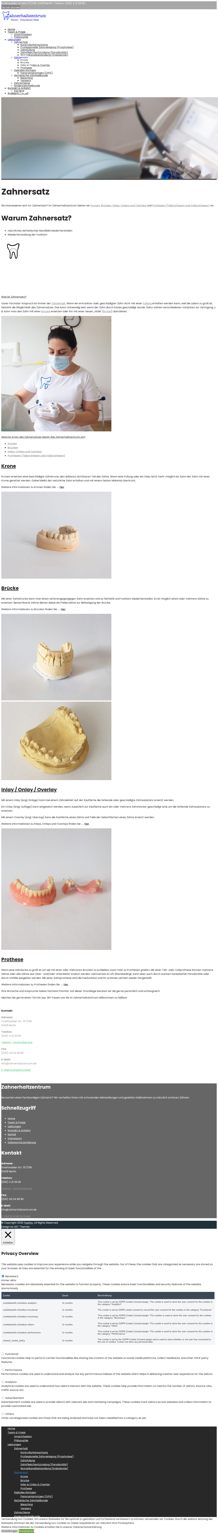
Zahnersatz (21, 57)
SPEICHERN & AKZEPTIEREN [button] (17, 1422)
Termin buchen (10, 7)
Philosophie (21, 37)
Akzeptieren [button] (26, 1531)
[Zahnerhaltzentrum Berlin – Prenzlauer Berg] (24, 23)
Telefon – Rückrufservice (16, 1042)
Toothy (28, 1223)
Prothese (26, 68)
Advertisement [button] (10, 1394)
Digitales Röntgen (25, 70)
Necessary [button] (8, 1272)
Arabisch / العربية (18, 93)
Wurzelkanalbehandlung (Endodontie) (44, 55)
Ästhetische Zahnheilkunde (31, 75)
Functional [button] (7, 1350)
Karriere (19, 91)
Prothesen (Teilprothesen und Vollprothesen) (181, 205)
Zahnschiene (22, 83)
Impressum (15, 1138)
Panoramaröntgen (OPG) (36, 73)
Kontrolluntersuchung (34, 45)
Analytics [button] (7, 1378)
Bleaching (26, 78)
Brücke (24, 62)
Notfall (12, 1134)
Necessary (11, 1276)
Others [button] (5, 1410)
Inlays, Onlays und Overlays (129, 205)
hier (63, 609)
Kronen (95, 205)
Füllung (147, 303)
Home (11, 29)
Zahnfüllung (27, 50)
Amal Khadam (23, 34)
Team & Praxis (17, 32)
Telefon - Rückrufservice (16, 1188)
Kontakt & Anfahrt (19, 88)
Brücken (106, 205)
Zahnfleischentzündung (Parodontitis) (44, 52)
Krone (24, 60)
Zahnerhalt (21, 42)
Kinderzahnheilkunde (27, 85)
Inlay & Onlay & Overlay (35, 65)
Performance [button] (9, 1366)
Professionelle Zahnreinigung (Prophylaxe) (47, 47)
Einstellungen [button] (9, 1531)
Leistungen (14, 39)
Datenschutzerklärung (22, 1142)
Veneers (25, 80)
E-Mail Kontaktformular (16, 1070)
